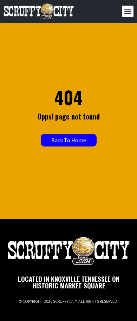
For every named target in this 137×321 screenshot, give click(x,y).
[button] (127, 11)
